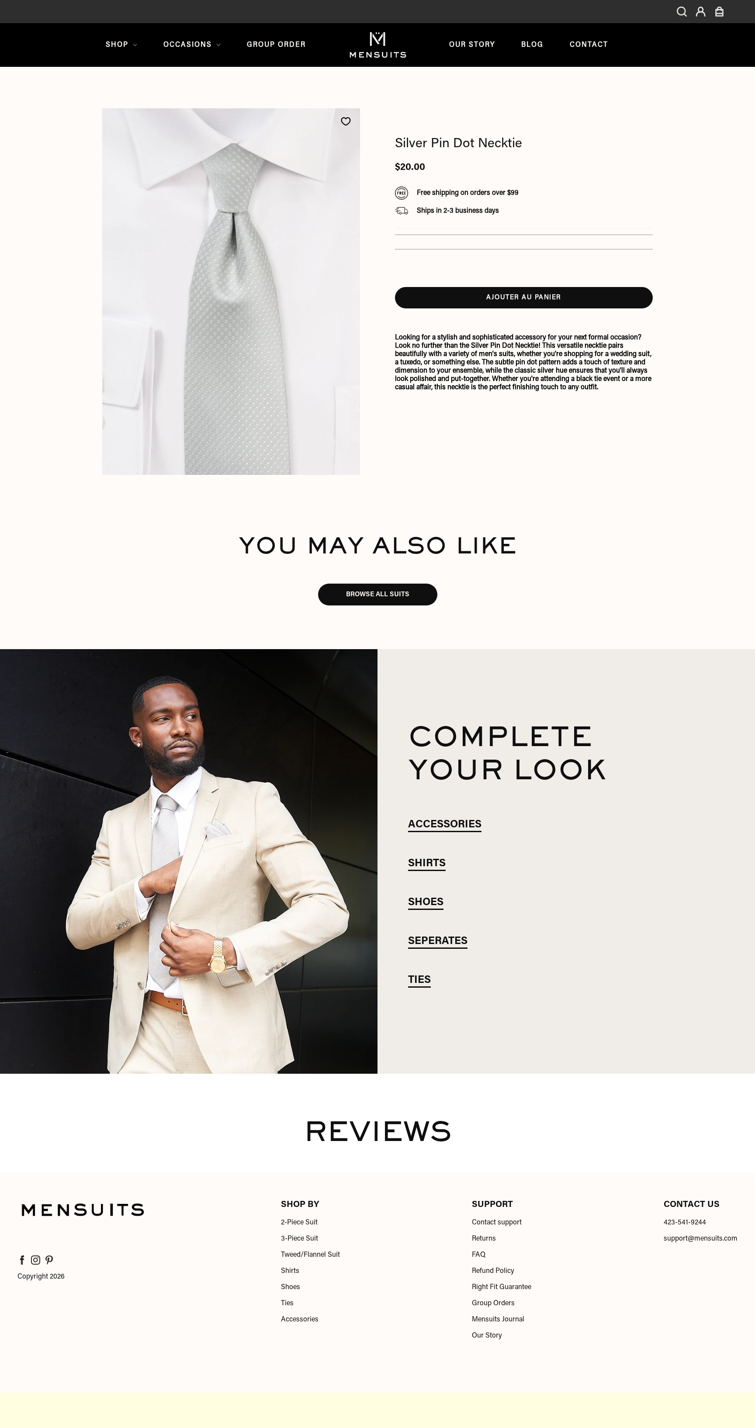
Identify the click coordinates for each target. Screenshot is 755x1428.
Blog (532, 44)
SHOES (425, 902)
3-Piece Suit (299, 1238)
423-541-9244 (685, 1222)
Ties (287, 1303)
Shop (117, 44)
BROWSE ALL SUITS (377, 594)
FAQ (478, 1255)
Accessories (300, 1319)
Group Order (276, 44)
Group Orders (493, 1303)
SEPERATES (438, 941)
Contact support (497, 1222)
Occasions (187, 44)
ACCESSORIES (444, 824)
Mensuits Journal (498, 1319)
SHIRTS (427, 863)
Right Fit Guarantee (501, 1287)
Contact (589, 44)
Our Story (472, 44)
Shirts (290, 1271)
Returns (484, 1238)
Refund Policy (493, 1271)
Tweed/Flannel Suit (310, 1255)
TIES (419, 980)
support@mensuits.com (701, 1238)
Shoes (290, 1287)
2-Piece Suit (299, 1222)
